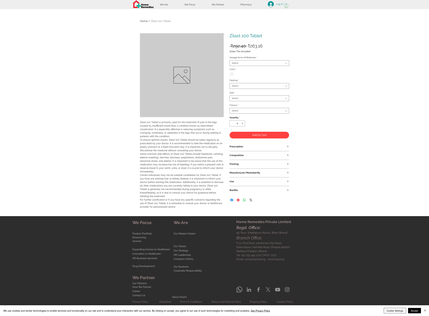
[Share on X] (251, 200)
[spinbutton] (237, 123)
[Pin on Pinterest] (238, 200)
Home (144, 21)
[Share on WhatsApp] (244, 200)
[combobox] (259, 63)
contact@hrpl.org (255, 259)
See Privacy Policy (260, 310)
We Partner (143, 277)
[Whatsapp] (239, 289)
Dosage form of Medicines (243, 57)
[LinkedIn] (249, 289)
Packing (234, 80)
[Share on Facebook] (232, 200)
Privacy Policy (140, 301)
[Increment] (243, 123)
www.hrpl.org (276, 259)
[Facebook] (258, 289)
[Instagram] (287, 289)
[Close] (425, 310)
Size (232, 92)
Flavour (234, 105)
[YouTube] (277, 289)
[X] (268, 289)
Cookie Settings (395, 310)
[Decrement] (232, 123)
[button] (286, 5)
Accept (414, 310)
